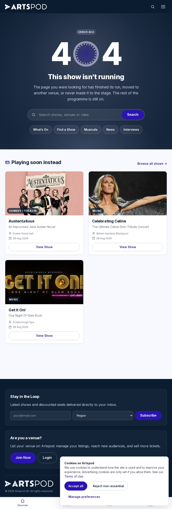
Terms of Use (73, 476)
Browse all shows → (152, 163)
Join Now (23, 457)
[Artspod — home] (26, 6)
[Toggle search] (152, 6)
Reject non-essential (108, 486)
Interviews (131, 129)
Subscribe (148, 415)
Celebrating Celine (109, 221)
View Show (44, 247)
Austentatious (21, 221)
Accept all (75, 486)
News (110, 129)
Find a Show (66, 129)
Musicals (91, 129)
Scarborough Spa (23, 322)
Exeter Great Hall (23, 233)
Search (132, 114)
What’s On (40, 129)
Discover (23, 505)
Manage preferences (84, 496)
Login (47, 457)
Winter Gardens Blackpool (112, 233)
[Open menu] (163, 7)
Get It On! (17, 310)
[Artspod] (29, 483)
